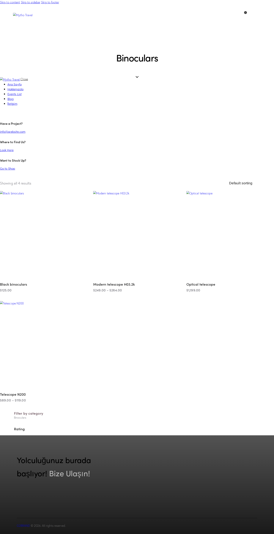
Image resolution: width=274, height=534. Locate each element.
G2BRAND (23, 525)
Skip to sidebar (30, 2)
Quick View (25, 297)
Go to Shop (7, 168)
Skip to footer (50, 2)
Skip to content (10, 2)
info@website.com (13, 131)
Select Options (165, 297)
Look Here (7, 150)
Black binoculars (13, 284)
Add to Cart (72, 297)
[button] (85, 198)
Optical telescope (200, 284)
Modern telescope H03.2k (114, 284)
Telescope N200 (13, 394)
